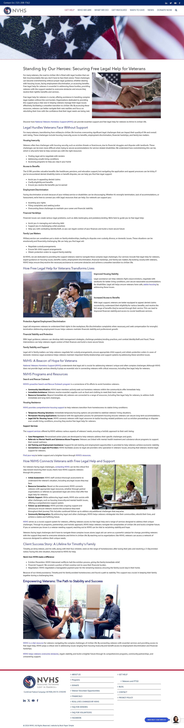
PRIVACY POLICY (126, 697)
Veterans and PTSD (130, 681)
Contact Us (9, 2)
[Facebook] (37, 700)
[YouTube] (33, 700)
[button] (176, 10)
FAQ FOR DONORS (80, 707)
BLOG (121, 686)
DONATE (75, 685)
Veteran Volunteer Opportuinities (86, 690)
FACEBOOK (76, 718)
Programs (76, 680)
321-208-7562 (23, 2)
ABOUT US (76, 674)
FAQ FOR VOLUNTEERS (82, 712)
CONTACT (123, 692)
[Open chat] (175, 719)
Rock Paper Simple (67, 725)
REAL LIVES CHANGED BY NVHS (85, 701)
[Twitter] (29, 700)
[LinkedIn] (24, 700)
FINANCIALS (77, 696)
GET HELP (123, 674)
